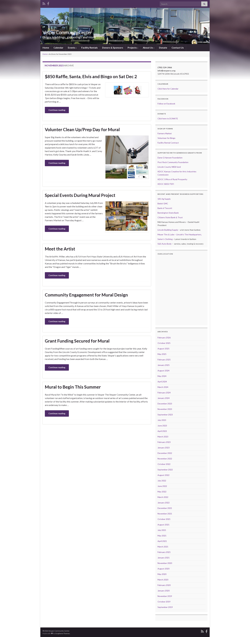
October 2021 (164, 519)
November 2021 (165, 513)
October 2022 (164, 464)
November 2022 (165, 458)
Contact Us (178, 47)
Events (72, 47)
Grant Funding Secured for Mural (77, 340)
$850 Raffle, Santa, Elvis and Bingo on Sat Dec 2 (91, 76)
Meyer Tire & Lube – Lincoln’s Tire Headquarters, (180, 234)
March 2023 (163, 436)
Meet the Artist (60, 248)
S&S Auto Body (164, 243)
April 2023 (162, 431)
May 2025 (162, 354)
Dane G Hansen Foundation (170, 157)
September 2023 (165, 414)
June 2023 (162, 425)
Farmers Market (165, 133)
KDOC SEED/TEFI (166, 184)
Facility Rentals (89, 47)
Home (46, 47)
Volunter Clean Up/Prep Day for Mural (82, 129)
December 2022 (165, 453)
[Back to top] (243, 630)
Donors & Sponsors (112, 47)
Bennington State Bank (168, 213)
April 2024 (162, 381)
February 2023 (164, 442)
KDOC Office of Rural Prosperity (172, 179)
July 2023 (162, 420)
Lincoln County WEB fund (169, 167)
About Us (148, 47)
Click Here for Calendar (168, 88)
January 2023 (164, 447)
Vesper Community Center (67, 32)
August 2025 (163, 348)
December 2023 (165, 403)
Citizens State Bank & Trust (170, 217)
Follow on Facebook (166, 103)
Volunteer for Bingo (166, 138)
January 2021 (164, 557)
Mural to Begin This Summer (73, 386)
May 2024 (162, 376)
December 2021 (165, 508)
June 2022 (162, 486)
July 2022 (162, 480)
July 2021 (162, 530)
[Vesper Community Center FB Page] (48, 3)
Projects (132, 47)
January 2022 (164, 502)
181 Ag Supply (164, 199)
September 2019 (165, 607)
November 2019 (165, 596)
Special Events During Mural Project (80, 195)
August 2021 (163, 524)
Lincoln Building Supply (168, 230)
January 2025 (164, 365)
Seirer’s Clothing (165, 239)
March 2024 (163, 387)
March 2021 (163, 546)
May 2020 (162, 574)
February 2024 (164, 392)
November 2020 (165, 563)
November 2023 (165, 409)
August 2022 (163, 475)
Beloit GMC (163, 203)
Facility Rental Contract (168, 142)
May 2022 (162, 491)
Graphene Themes (62, 633)
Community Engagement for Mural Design (86, 294)
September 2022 (165, 469)
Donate (163, 47)
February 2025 (164, 359)
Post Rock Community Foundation (173, 162)
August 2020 (163, 568)
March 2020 (163, 579)
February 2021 (164, 552)
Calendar (58, 47)
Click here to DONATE (168, 118)
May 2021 (162, 535)
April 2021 (162, 541)
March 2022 (163, 497)
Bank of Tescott (165, 208)
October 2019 (164, 601)
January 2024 (164, 398)
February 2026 (164, 337)
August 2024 (163, 370)
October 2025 (164, 343)
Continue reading (56, 110)
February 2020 (164, 585)
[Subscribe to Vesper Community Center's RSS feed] (44, 3)
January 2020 (164, 590)
